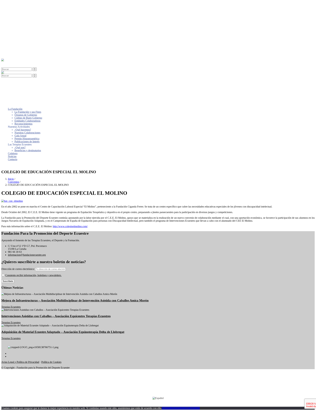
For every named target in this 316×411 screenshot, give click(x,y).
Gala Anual (20, 30)
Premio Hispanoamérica (26, 33)
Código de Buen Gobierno (28, 13)
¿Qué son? (20, 42)
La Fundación (15, 4)
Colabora (12, 48)
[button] (8, 63)
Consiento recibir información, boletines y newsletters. (33, 275)
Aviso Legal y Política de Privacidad (20, 362)
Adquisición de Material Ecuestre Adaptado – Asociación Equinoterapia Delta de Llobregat (62, 332)
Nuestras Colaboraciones (27, 27)
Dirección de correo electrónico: (18, 269)
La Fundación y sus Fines (27, 7)
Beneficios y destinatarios (27, 45)
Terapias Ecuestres (11, 306)
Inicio (11, 179)
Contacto (12, 54)
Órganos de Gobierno (25, 10)
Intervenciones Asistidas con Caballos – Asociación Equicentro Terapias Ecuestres (56, 316)
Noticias (12, 51)
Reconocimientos (23, 18)
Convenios (13, 181)
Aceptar (166, 408)
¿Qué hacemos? (22, 24)
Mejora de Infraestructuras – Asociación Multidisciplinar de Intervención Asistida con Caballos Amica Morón (75, 300)
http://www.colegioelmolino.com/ (70, 226)
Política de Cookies (51, 362)
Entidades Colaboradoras (27, 15)
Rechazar (175, 408)
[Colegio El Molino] (12, 201)
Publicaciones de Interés (27, 36)
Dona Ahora (7, 165)
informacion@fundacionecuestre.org (27, 254)
